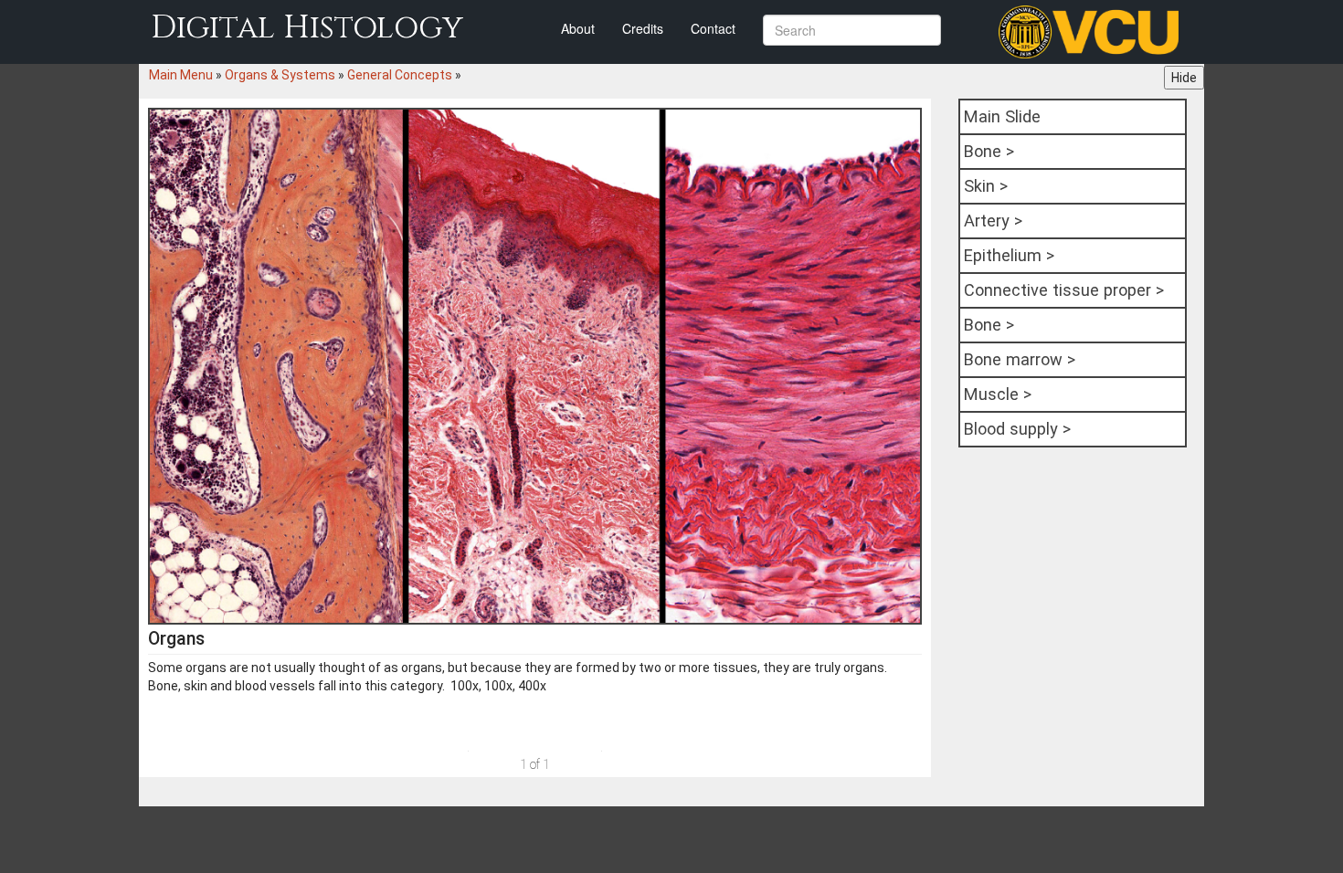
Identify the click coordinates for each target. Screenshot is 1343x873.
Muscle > (997, 394)
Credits (642, 28)
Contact (713, 28)
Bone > (989, 151)
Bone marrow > (1019, 359)
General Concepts (399, 75)
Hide (1184, 77)
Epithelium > (1009, 255)
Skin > (986, 185)
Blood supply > (1017, 428)
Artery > (993, 220)
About (578, 28)
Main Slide (1002, 116)
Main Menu (181, 75)
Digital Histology (307, 27)
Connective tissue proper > (1064, 290)
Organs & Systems (280, 75)
